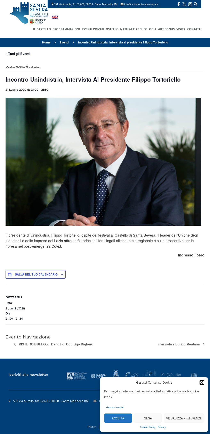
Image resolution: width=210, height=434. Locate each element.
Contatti (194, 29)
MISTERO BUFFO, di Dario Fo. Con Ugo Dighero (55, 344)
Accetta (118, 418)
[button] (202, 382)
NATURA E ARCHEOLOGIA (138, 29)
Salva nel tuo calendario (36, 274)
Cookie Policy (147, 427)
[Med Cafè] (174, 376)
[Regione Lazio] (98, 376)
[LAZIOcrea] (131, 376)
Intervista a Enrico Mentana (179, 344)
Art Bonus (166, 29)
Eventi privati (93, 29)
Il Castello (42, 29)
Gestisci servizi (114, 407)
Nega (148, 418)
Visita (181, 29)
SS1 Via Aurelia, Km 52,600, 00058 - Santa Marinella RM (85, 4)
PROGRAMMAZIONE (66, 29)
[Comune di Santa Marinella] (115, 376)
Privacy (162, 427)
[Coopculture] (194, 376)
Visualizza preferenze (184, 418)
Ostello (112, 29)
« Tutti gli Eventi (18, 53)
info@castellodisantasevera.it (141, 4)
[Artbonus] (149, 376)
